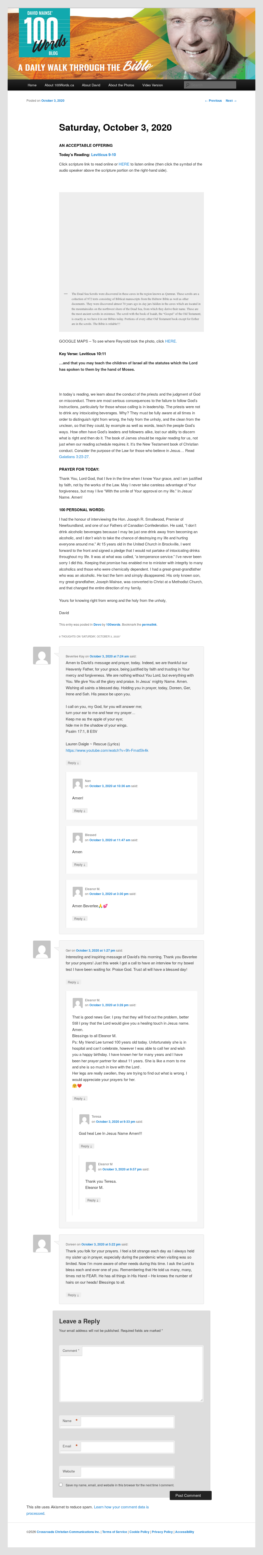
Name (70, 1421)
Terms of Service (114, 1531)
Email (70, 1446)
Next (231, 100)
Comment (71, 1350)
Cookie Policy (139, 1531)
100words (113, 624)
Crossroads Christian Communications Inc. (68, 1531)
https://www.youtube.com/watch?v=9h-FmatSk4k (107, 750)
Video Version (152, 85)
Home (32, 85)
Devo (97, 624)
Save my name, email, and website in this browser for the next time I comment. (120, 1485)
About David (91, 85)
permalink (149, 624)
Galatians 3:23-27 (74, 456)
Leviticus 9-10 (103, 154)
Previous (213, 100)
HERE (124, 164)
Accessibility (184, 1531)
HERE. (171, 341)
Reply (73, 762)
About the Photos (121, 85)
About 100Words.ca (59, 85)
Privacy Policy (162, 1531)
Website (69, 1471)
